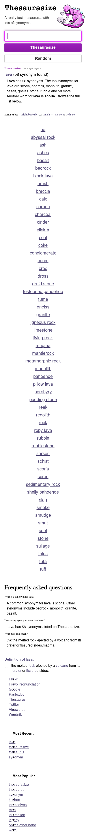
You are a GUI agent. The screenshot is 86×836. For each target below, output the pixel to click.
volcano (62, 665)
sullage (43, 545)
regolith (43, 414)
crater (17, 670)
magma (43, 345)
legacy (14, 819)
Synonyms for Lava (45, 9)
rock (43, 422)
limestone (43, 330)
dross (43, 276)
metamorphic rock (43, 360)
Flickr (13, 679)
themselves (18, 804)
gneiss (43, 306)
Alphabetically (29, 114)
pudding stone (43, 399)
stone (43, 538)
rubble (43, 438)
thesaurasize (19, 746)
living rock (43, 337)
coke (43, 245)
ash (43, 144)
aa (43, 129)
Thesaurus (17, 699)
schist (43, 461)
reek (43, 407)
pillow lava (43, 384)
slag (43, 499)
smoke (43, 507)
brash (43, 183)
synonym (16, 757)
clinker (43, 229)
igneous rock (43, 322)
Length (46, 114)
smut (43, 522)
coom (43, 260)
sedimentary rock (43, 484)
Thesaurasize (12, 68)
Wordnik (15, 714)
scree (43, 476)
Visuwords (17, 709)
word (13, 829)
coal (43, 237)
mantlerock (43, 353)
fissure (31, 670)
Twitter (14, 704)
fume (43, 299)
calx (43, 198)
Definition (70, 114)
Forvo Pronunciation (25, 684)
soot (43, 530)
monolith (43, 368)
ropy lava (43, 430)
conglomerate (43, 252)
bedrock (43, 168)
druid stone (43, 283)
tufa (43, 561)
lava (12, 741)
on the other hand (22, 824)
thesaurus (16, 751)
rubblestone (43, 445)
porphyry (43, 391)
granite (43, 314)
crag (43, 268)
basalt (43, 160)
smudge (43, 515)
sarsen (43, 453)
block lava (43, 175)
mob (12, 809)
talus (43, 553)
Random (59, 114)
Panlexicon (17, 694)
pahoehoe (43, 376)
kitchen (14, 799)
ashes (43, 152)
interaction (17, 814)
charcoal (43, 214)
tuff (43, 569)
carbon (43, 206)
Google (14, 689)
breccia (43, 191)
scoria (43, 468)
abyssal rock (43, 137)
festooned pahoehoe (43, 291)
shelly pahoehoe (43, 492)
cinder (43, 222)
